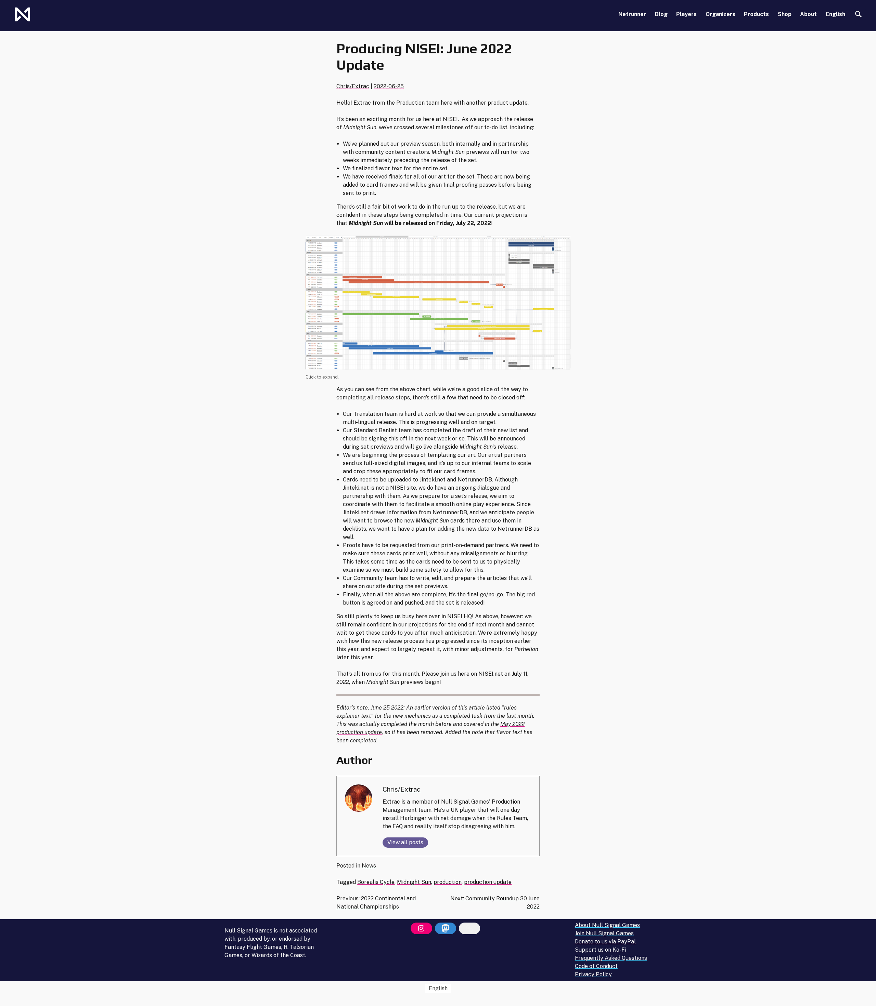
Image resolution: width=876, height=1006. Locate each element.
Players (686, 14)
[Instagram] (421, 928)
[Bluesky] (469, 928)
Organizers (720, 14)
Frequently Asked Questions (611, 958)
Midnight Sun (414, 882)
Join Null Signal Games (604, 933)
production (448, 882)
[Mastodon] (445, 928)
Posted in (349, 865)
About (808, 14)
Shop (784, 14)
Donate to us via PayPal (605, 941)
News (369, 865)
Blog (661, 14)
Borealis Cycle (376, 882)
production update (488, 882)
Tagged (346, 882)
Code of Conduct (596, 966)
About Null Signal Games (607, 925)
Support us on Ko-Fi (600, 950)
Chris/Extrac (352, 86)
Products (756, 14)
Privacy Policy (593, 974)
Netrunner (632, 14)
